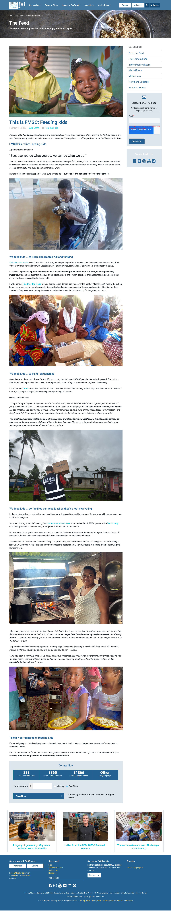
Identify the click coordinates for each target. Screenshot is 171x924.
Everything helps (105, 773)
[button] (154, 5)
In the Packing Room (139, 64)
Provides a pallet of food (79, 773)
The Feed (19, 15)
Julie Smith (34, 128)
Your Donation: (20, 786)
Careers (12, 878)
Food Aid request (55, 867)
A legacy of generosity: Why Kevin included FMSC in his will (31, 847)
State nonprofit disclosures (112, 901)
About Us (88, 5)
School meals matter (19, 262)
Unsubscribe (128, 901)
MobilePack (135, 76)
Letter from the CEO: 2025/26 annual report (85, 847)
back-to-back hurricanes (59, 523)
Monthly (60, 786)
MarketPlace (103, 5)
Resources (52, 873)
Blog (50, 865)
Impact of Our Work (70, 5)
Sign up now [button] (94, 875)
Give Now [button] (21, 796)
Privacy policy (85, 901)
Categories (135, 47)
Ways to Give (51, 5)
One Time (73, 786)
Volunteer (138, 5)
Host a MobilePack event (19, 873)
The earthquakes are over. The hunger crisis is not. (138, 847)
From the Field (33, 15)
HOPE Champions (138, 59)
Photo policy (96, 901)
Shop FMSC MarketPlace (19, 876)
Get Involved (34, 5)
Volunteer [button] (18, 866)
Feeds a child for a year (26, 773)
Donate (125, 5)
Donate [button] (35, 866)
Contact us (53, 870)
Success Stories (137, 87)
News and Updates (139, 81)
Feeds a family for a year (53, 773)
